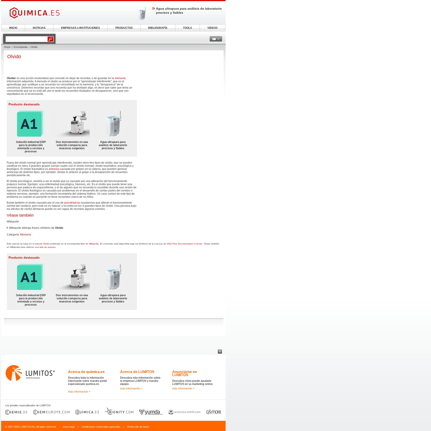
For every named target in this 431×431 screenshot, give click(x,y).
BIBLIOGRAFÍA (157, 27)
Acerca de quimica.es (86, 372)
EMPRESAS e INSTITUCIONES (80, 27)
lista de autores (47, 247)
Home (7, 47)
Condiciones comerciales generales (100, 426)
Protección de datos (138, 426)
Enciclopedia (20, 47)
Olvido (46, 243)
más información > (79, 391)
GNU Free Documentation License (184, 243)
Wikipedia (94, 243)
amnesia (54, 169)
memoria (120, 78)
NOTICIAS (39, 27)
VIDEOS (212, 27)
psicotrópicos (72, 202)
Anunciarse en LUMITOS (184, 373)
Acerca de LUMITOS (137, 372)
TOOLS (187, 27)
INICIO (13, 27)
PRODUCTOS (124, 27)
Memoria (25, 234)
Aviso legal (69, 426)
